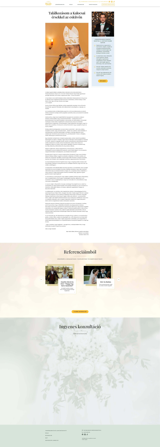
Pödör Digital (84, 439)
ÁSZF (46, 437)
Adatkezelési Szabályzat (52, 440)
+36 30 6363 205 (104, 1)
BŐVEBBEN (103, 81)
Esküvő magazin (93, 4)
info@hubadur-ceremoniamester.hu (89, 1)
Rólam (70, 4)
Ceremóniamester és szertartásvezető (55, 430)
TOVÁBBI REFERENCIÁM (80, 311)
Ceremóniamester (59, 4)
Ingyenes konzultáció (108, 4)
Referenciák (81, 4)
